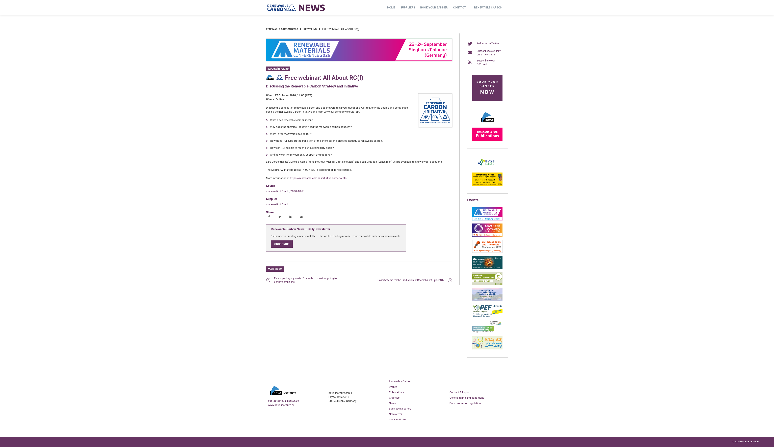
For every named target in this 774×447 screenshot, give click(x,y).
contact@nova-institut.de (283, 400)
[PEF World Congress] (487, 316)
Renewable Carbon (488, 7)
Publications (396, 392)
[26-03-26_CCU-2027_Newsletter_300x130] (487, 252)
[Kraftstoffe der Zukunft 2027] (487, 332)
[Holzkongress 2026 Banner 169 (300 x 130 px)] (487, 268)
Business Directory (400, 408)
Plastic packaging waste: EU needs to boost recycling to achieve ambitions (305, 280)
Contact (459, 7)
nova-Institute (397, 419)
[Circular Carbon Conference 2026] (487, 284)
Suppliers (408, 7)
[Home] (296, 7)
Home (391, 7)
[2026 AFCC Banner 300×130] (487, 300)
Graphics (394, 397)
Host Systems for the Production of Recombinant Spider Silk (411, 280)
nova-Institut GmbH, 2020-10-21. (286, 191)
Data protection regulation (465, 403)
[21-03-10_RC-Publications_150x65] (487, 139)
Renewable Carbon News (282, 29)
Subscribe (281, 244)
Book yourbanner (487, 87)
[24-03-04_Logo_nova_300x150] (487, 123)
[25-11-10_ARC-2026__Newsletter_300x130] (487, 235)
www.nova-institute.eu (281, 404)
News (392, 403)
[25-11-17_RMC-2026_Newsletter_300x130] (487, 219)
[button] (269, 217)
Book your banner (434, 7)
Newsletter (395, 414)
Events (393, 386)
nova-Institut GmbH (277, 204)
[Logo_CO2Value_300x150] (487, 168)
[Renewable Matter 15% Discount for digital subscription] (487, 184)
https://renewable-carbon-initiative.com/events (318, 178)
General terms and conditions (466, 397)
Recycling (310, 29)
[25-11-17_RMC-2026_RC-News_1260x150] (359, 60)
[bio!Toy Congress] (487, 348)
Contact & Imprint (459, 392)
